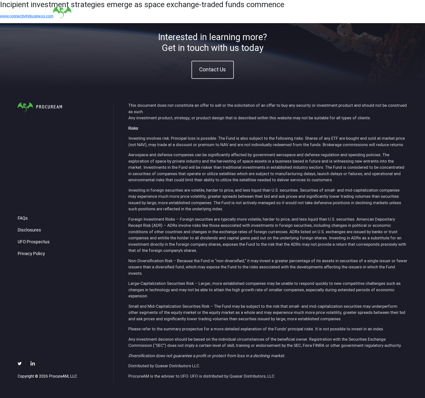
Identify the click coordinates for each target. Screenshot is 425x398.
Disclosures (29, 230)
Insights (291, 12)
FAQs (23, 218)
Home (233, 12)
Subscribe (335, 12)
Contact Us (212, 70)
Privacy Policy (31, 254)
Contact (360, 12)
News (312, 12)
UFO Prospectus (34, 242)
